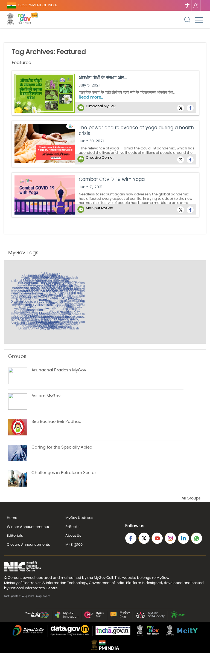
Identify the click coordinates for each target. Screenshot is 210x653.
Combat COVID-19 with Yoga (112, 179)
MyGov (100, 578)
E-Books (72, 527)
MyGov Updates (79, 518)
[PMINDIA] (105, 649)
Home (12, 518)
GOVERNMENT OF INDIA (37, 5)
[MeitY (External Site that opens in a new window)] (182, 634)
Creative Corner (100, 158)
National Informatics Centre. (34, 588)
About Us (73, 536)
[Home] (34, 19)
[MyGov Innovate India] (66, 617)
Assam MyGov (45, 396)
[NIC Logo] (22, 567)
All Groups (191, 498)
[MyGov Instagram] (170, 538)
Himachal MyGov (100, 106)
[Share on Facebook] (190, 108)
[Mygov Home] (19, 19)
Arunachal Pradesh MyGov (58, 370)
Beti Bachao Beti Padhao (56, 422)
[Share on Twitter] (180, 108)
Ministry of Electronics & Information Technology (45, 583)
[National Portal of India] (112, 634)
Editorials (15, 536)
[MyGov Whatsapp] (196, 538)
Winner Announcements (28, 527)
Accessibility (187, 5)
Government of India (106, 583)
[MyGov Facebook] (130, 538)
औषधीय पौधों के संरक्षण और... (103, 77)
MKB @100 (74, 545)
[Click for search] (187, 19)
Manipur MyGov (99, 208)
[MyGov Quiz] (94, 617)
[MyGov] (148, 635)
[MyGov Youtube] (157, 538)
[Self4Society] (150, 617)
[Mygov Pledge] (178, 617)
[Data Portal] (70, 635)
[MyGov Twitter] (144, 538)
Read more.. (91, 97)
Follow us (195, 5)
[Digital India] (28, 635)
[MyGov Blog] (120, 617)
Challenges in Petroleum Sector (63, 473)
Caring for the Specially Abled (61, 447)
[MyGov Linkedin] (183, 538)
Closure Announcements (28, 545)
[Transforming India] (37, 617)
